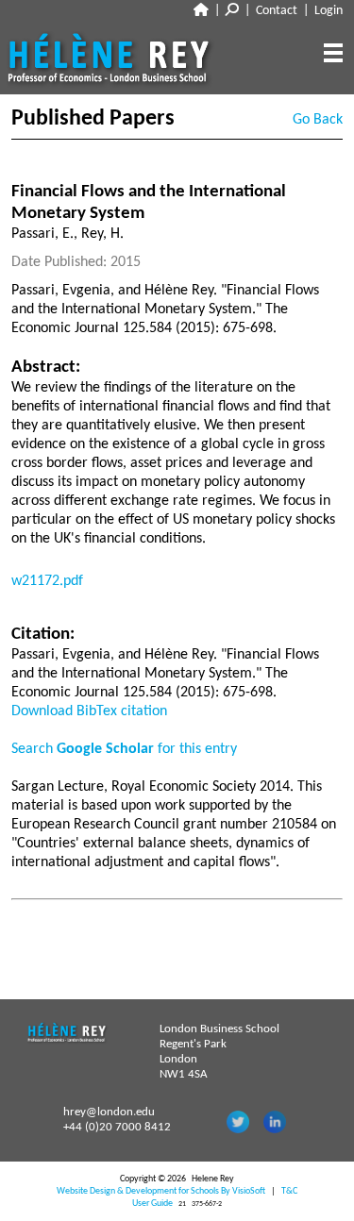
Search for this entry (124, 749)
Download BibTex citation (89, 711)
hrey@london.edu (109, 1112)
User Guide (152, 1203)
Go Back (318, 119)
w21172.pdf (47, 581)
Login (328, 11)
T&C (289, 1191)
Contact (276, 11)
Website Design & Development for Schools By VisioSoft (161, 1191)
